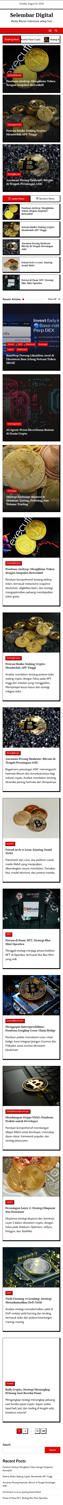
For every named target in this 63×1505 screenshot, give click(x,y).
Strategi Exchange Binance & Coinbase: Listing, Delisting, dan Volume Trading (27, 500)
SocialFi (10, 844)
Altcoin (11, 344)
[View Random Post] (49, 30)
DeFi (20, 344)
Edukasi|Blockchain (15, 1021)
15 (37, 1431)
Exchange (43, 344)
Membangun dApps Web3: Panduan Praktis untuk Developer (29, 1119)
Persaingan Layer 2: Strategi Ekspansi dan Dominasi (30, 1210)
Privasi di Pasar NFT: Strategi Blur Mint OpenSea (37, 282)
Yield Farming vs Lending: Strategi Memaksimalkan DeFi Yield (28, 1300)
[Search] (56, 30)
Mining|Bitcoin (14, 174)
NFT (9, 934)
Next (43, 1431)
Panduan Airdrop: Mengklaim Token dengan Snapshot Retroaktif (30, 83)
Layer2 (10, 349)
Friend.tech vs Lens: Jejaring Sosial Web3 (37, 264)
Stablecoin (22, 349)
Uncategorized (14, 424)
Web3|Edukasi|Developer (18, 1111)
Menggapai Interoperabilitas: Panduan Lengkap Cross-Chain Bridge (30, 1028)
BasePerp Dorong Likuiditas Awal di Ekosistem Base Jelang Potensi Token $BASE (31, 359)
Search (7, 1444)
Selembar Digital (31, 15)
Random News (46, 198)
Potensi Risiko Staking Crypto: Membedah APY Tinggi (26, 132)
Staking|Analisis (14, 125)
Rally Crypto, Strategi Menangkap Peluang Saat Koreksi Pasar (27, 1391)
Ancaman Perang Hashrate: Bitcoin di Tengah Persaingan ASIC (29, 182)
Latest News (18, 198)
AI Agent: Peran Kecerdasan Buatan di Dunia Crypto (30, 431)
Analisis (10, 1383)
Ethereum (30, 344)
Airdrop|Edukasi (14, 75)
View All (52, 299)
